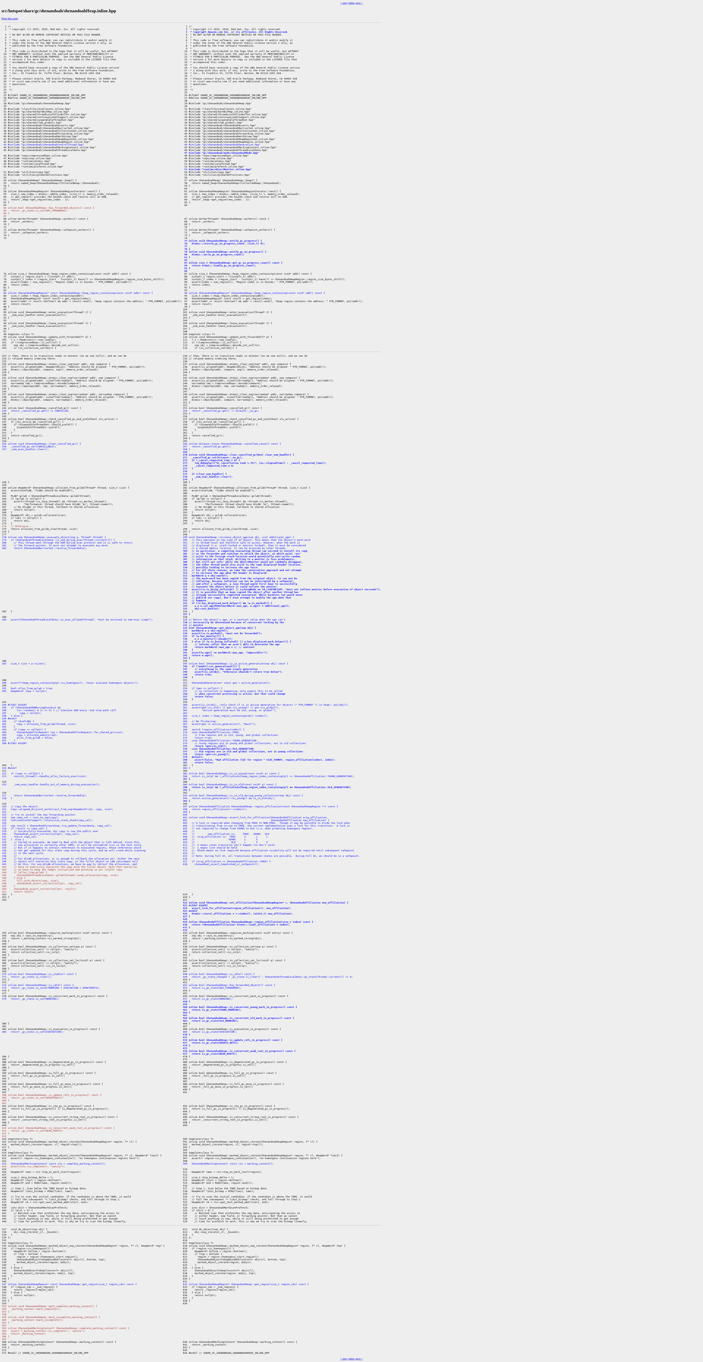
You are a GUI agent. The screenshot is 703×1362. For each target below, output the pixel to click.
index (351, 3)
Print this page (9, 18)
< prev (344, 3)
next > (359, 3)
